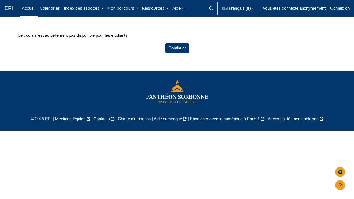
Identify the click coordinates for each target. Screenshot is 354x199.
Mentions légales (70, 118)
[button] (211, 8)
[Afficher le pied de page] (340, 185)
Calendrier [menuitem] (50, 8)
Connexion (340, 8)
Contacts (101, 118)
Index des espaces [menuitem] (81, 8)
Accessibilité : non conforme (293, 118)
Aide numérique (168, 118)
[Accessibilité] (340, 172)
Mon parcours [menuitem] (120, 8)
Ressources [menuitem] (153, 8)
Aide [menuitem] (176, 8)
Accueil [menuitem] (28, 8)
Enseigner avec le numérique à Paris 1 (225, 118)
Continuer (177, 48)
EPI (8, 8)
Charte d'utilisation (134, 118)
